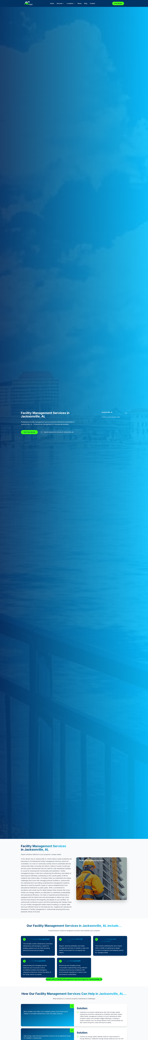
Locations (70, 3)
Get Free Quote (29, 432)
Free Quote (118, 3)
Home (52, 3)
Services (59, 3)
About (79, 3)
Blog (85, 3)
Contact (92, 3)
